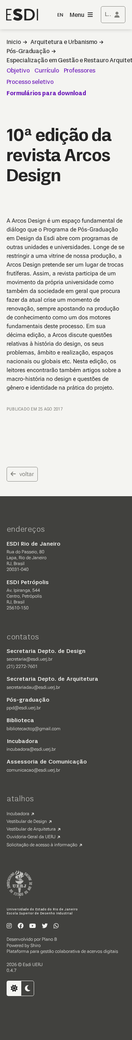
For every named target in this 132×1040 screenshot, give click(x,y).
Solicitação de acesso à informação (42, 844)
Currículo (46, 71)
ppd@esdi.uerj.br (24, 707)
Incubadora (18, 813)
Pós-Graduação (28, 52)
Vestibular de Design (27, 821)
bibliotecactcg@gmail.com (33, 728)
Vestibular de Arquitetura (31, 829)
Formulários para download (46, 94)
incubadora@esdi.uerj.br (31, 749)
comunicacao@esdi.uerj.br (33, 770)
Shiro (35, 945)
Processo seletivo (30, 82)
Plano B (49, 939)
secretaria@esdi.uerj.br (29, 659)
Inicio (14, 42)
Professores (79, 71)
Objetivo (18, 71)
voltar (26, 474)
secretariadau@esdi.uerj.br (33, 687)
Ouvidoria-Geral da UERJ (31, 836)
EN (60, 15)
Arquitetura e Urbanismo (63, 42)
